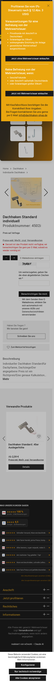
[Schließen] (48, 5)
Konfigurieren (28, 665)
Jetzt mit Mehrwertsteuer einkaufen (29, 93)
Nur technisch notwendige (28, 671)
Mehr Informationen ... (27, 660)
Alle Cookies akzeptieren (27, 678)
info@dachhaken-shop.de (33, 115)
